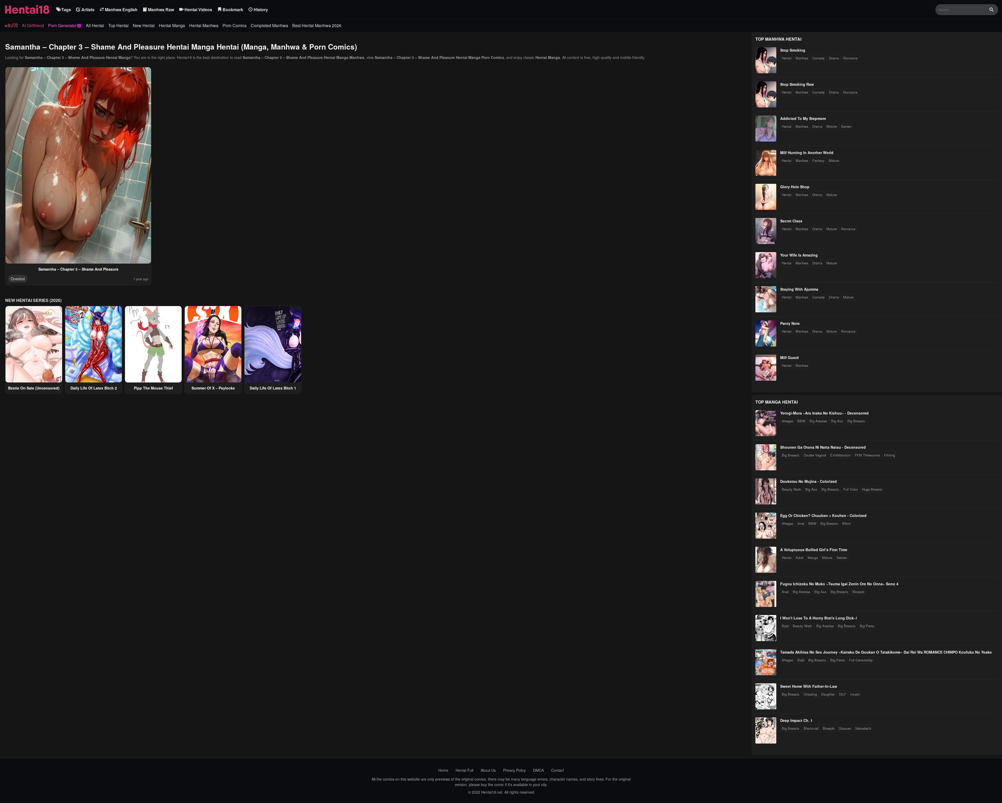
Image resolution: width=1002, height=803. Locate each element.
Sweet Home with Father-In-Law (808, 686)
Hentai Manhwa (203, 25)
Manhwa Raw (160, 10)
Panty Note (790, 323)
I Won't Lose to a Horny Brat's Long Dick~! (818, 617)
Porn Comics (235, 25)
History (260, 10)
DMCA (538, 770)
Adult (799, 557)
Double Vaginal (815, 455)
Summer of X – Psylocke (213, 388)
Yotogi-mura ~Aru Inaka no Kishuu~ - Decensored (824, 413)
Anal (800, 523)
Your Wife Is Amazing (799, 255)
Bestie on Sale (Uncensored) (33, 388)
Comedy (818, 58)
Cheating (810, 694)
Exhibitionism (840, 455)
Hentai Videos (197, 10)
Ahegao (787, 420)
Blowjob (858, 591)
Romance (850, 58)
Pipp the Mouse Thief (153, 388)
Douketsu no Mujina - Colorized (808, 481)
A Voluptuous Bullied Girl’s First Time (813, 549)
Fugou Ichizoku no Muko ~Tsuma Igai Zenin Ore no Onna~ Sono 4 (839, 583)
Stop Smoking (792, 50)
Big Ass (837, 420)
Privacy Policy (514, 770)
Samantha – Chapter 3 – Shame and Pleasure (78, 269)
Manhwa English (121, 10)
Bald (785, 625)
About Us (488, 770)
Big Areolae (818, 420)
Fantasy (818, 160)
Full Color (850, 489)
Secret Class (791, 220)
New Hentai (144, 25)
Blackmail (811, 728)
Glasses (845, 728)
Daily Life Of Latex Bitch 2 (93, 388)
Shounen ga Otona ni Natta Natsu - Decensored (823, 447)
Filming (889, 455)
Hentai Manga (172, 25)
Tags (65, 10)
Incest (855, 694)
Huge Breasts (872, 489)
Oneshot (18, 278)
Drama (834, 58)
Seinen (846, 126)
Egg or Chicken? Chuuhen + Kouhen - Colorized (823, 515)
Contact (557, 770)
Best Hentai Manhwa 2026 (316, 25)
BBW (801, 420)
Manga (813, 557)
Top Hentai (118, 25)
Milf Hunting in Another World (806, 152)
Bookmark (232, 10)
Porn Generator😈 (65, 25)
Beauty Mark (791, 489)
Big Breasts (856, 420)
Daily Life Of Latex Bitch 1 (273, 388)
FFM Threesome (867, 455)
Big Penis (867, 625)
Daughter (828, 694)
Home (443, 770)
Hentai (786, 58)
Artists (87, 10)
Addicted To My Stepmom (803, 118)
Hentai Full (464, 770)
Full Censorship (861, 660)
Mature (831, 126)
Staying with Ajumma (799, 289)
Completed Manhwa (269, 25)
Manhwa (802, 58)
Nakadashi (863, 728)
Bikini (846, 523)
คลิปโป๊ (11, 25)
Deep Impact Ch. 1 (796, 720)
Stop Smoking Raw (797, 84)
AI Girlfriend (33, 25)
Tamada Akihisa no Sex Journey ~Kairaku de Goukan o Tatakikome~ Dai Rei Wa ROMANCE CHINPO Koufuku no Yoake (886, 652)
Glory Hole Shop (794, 186)
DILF (842, 694)
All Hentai (95, 25)
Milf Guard (789, 357)
